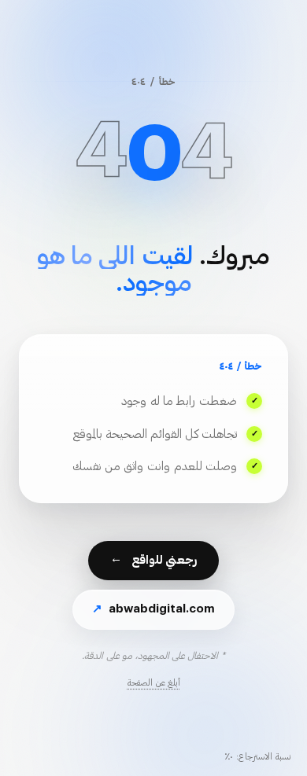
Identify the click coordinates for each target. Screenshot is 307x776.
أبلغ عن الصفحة (154, 683)
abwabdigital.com (153, 609)
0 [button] (153, 154)
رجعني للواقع (153, 561)
